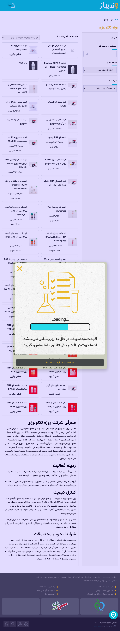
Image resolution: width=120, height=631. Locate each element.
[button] (19, 268)
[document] (60, 315)
